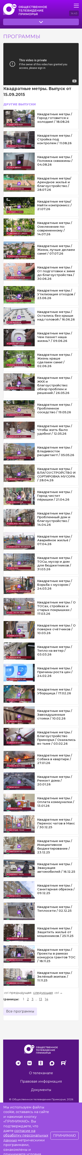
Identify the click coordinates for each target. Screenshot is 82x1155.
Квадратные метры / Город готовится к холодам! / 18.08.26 (54, 118)
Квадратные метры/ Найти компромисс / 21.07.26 (54, 205)
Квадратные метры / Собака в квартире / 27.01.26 (54, 759)
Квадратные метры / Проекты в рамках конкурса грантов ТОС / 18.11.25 (56, 955)
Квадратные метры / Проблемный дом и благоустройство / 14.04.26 (54, 519)
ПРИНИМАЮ (64, 1136)
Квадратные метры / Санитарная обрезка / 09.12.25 (56, 889)
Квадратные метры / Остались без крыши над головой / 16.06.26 (56, 315)
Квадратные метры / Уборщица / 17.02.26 (54, 691)
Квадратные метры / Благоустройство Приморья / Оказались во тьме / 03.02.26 (56, 738)
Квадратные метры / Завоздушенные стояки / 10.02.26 (54, 714)
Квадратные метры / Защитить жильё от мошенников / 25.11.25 (55, 932)
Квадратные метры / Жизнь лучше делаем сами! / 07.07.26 (56, 249)
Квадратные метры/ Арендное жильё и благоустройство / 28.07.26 (54, 184)
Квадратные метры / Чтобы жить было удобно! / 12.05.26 (54, 430)
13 (40, 999)
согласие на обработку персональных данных (25, 1135)
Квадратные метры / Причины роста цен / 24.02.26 (55, 672)
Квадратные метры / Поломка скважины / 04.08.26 (55, 160)
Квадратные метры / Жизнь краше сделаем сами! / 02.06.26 (54, 360)
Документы (41, 1090)
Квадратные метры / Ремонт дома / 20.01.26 (54, 780)
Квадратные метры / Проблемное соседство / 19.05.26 (54, 408)
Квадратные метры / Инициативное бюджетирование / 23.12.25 (54, 846)
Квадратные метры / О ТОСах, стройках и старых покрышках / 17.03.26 (56, 608)
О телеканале (41, 1073)
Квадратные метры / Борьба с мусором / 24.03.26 (54, 584)
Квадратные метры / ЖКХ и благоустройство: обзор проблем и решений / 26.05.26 (54, 385)
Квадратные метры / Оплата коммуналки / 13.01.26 (55, 802)
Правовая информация (41, 1081)
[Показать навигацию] (76, 6)
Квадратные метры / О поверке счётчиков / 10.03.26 (56, 629)
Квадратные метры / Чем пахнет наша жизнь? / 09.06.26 (54, 337)
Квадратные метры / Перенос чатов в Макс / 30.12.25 (56, 823)
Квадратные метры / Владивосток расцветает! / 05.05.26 (55, 451)
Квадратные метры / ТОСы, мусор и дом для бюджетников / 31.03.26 (54, 563)
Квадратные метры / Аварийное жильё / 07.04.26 (54, 540)
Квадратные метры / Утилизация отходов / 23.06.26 (56, 294)
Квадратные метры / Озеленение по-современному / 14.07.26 (54, 228)
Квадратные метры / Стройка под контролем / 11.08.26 (54, 139)
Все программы (20, 1011)
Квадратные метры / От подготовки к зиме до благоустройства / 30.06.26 (56, 273)
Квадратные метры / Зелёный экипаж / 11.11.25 (54, 976)
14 (46, 999)
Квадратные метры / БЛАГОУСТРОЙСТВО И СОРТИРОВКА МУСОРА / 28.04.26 (56, 474)
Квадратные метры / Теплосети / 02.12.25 (54, 909)
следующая (43, 993)
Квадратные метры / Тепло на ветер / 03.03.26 (54, 650)
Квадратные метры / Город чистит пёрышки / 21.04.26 (54, 495)
